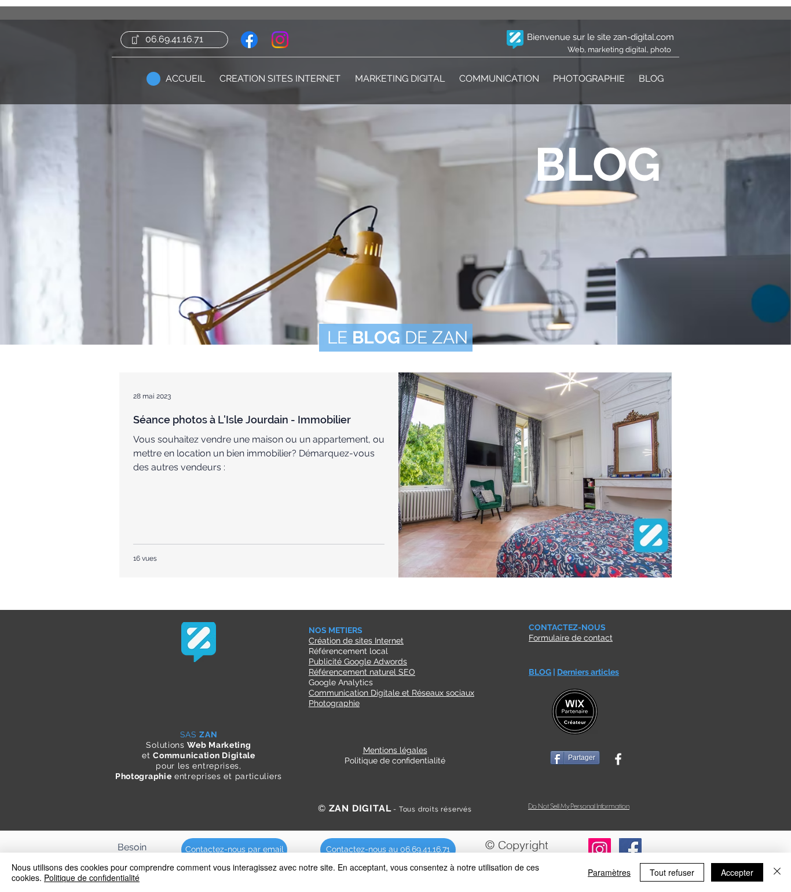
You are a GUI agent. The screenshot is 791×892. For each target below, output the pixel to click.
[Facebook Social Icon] (630, 849)
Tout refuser (672, 872)
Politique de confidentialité (92, 877)
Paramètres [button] (609, 872)
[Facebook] (249, 39)
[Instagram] (280, 39)
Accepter (737, 872)
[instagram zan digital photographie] (599, 849)
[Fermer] (777, 872)
